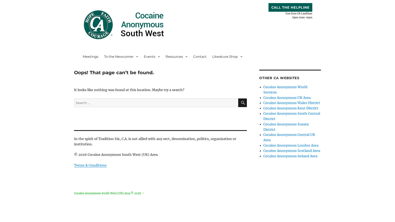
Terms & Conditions (90, 165)
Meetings (90, 57)
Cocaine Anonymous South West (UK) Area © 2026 (107, 193)
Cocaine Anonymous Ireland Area (290, 156)
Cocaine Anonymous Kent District (290, 108)
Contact (200, 57)
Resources (174, 57)
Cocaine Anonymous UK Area (287, 98)
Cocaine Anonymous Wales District (291, 103)
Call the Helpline (290, 7)
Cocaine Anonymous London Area (290, 145)
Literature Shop (225, 57)
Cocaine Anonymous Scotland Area (291, 151)
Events (149, 57)
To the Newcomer (119, 57)
